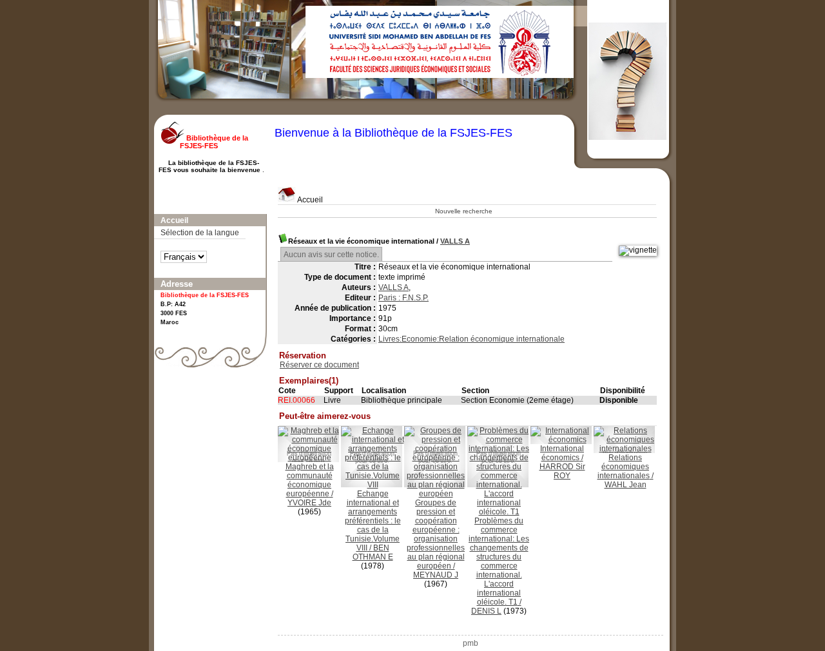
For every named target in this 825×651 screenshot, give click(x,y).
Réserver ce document (319, 364)
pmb (470, 643)
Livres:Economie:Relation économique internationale (471, 339)
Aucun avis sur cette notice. (331, 254)
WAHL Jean (625, 484)
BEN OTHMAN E (373, 552)
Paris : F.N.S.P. (403, 297)
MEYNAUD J (435, 574)
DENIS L (486, 611)
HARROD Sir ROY (562, 471)
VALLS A (455, 241)
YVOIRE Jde (309, 502)
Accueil (309, 199)
